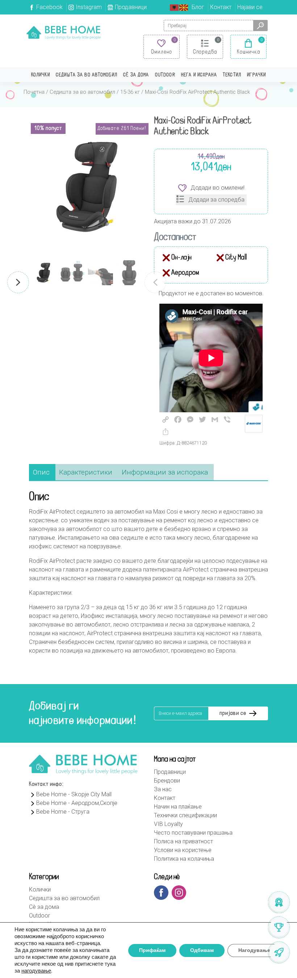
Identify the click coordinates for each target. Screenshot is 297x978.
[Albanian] (174, 7)
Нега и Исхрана (199, 75)
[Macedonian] (184, 7)
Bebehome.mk (63, 32)
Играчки (256, 75)
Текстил (232, 75)
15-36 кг (130, 92)
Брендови (167, 780)
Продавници (131, 7)
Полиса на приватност (183, 841)
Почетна (34, 92)
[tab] (41, 472)
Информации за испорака (165, 472)
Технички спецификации (185, 815)
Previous (155, 282)
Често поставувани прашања (193, 832)
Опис (41, 472)
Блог (198, 7)
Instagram (89, 7)
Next (18, 282)
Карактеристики (85, 472)
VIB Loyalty (168, 824)
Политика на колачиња (184, 858)
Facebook (49, 7)
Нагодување (254, 950)
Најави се (250, 7)
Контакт (220, 7)
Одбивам (202, 950)
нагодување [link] (36, 970)
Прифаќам (152, 950)
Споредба (205, 52)
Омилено (161, 52)
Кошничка (248, 52)
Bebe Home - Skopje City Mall (74, 794)
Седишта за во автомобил (86, 75)
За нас (163, 789)
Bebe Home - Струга (62, 811)
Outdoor (165, 75)
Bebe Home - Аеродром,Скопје (76, 803)
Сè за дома (136, 75)
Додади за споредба (216, 199)
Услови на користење (183, 850)
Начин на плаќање (178, 806)
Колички (40, 75)
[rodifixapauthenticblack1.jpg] (86, 187)
